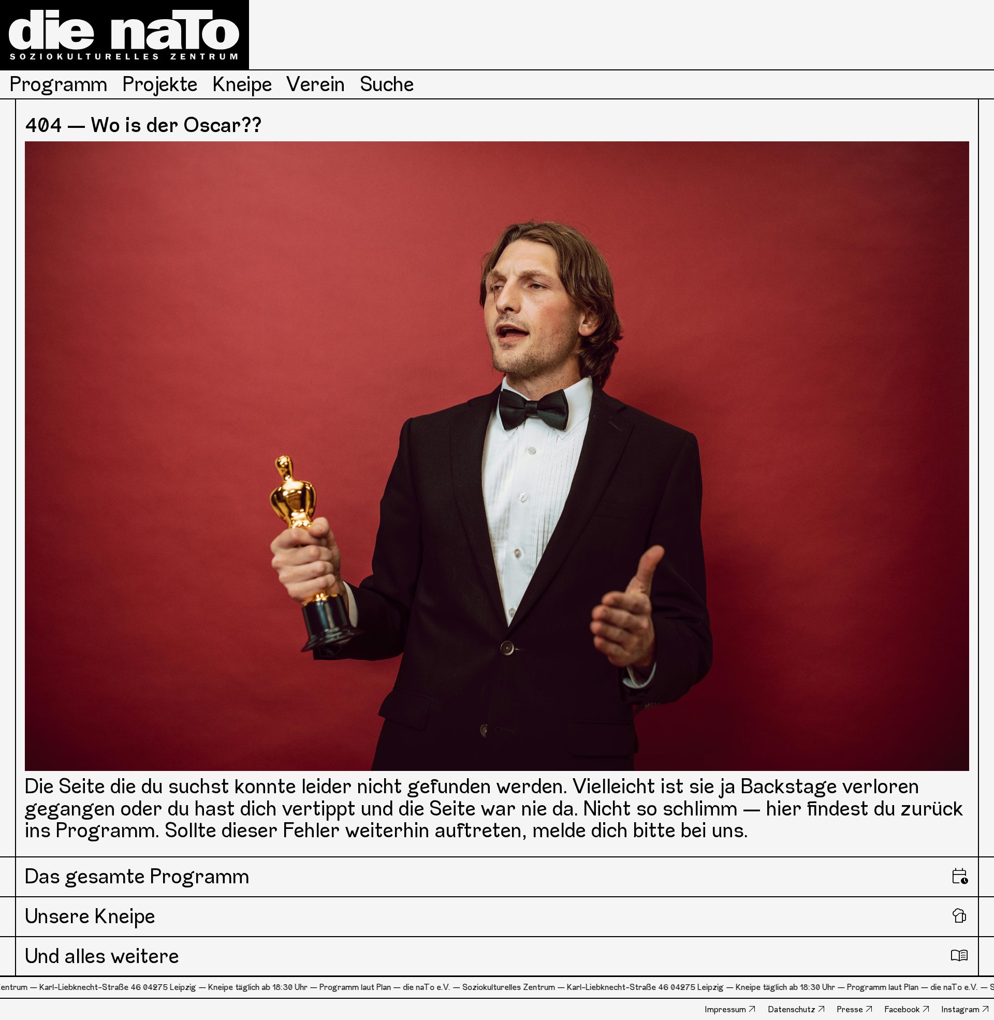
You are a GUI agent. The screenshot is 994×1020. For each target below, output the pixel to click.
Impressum (725, 1009)
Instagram (961, 1009)
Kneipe (242, 84)
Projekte (160, 84)
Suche (387, 84)
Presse (850, 1009)
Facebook (902, 1009)
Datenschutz (791, 1009)
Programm (59, 84)
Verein (316, 84)
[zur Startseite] (124, 34)
